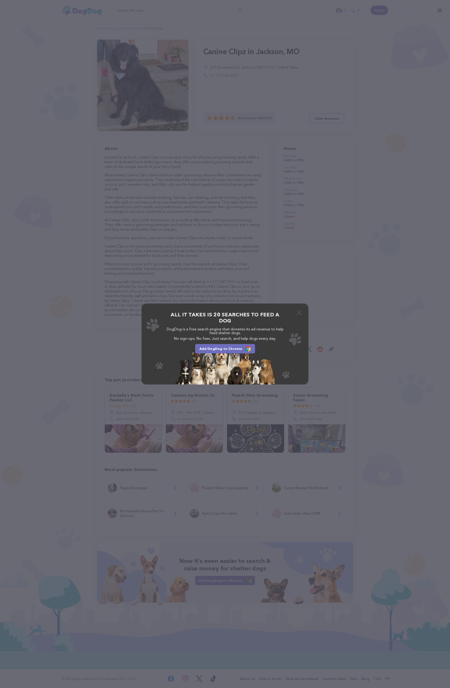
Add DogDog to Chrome (220, 349)
